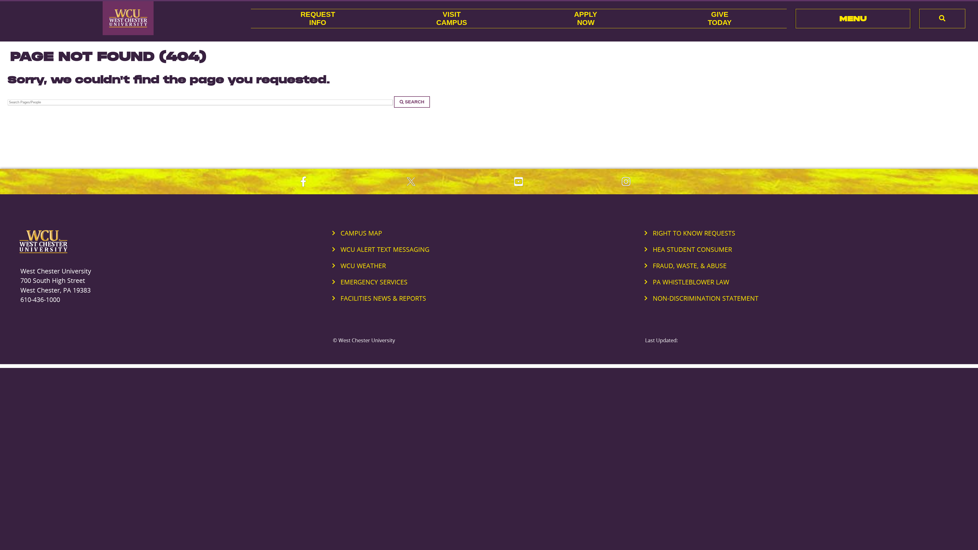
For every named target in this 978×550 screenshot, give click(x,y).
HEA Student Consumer (692, 249)
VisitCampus (451, 18)
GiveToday (720, 18)
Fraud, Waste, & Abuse (690, 265)
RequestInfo (318, 18)
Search (414, 101)
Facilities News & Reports (383, 298)
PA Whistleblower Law (691, 282)
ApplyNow (585, 18)
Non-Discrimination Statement (705, 298)
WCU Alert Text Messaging (385, 249)
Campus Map (361, 233)
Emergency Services (374, 282)
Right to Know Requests (694, 233)
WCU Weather (363, 265)
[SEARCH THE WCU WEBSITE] (942, 18)
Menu (853, 18)
